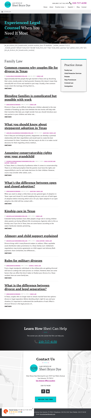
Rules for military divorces (23, 261)
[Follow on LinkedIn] (48, 391)
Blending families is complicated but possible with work (31, 97)
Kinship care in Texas (20, 211)
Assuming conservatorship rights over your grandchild (28, 154)
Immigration (68, 86)
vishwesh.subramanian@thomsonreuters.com (20, 161)
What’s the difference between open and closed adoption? (30, 184)
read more (8, 88)
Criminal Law (68, 83)
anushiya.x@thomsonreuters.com (16, 216)
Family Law (40, 76)
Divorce (31, 265)
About (51, 7)
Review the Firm (45, 399)
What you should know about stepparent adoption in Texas (26, 126)
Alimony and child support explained (31, 236)
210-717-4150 (48, 342)
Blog (78, 7)
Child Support (40, 240)
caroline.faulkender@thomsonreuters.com (19, 133)
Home (45, 7)
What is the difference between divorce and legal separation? (27, 287)
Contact (83, 7)
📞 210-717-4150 (77, 3)
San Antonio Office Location (45, 381)
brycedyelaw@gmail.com (47, 414)
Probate (67, 77)
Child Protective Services (72, 73)
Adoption (46, 133)
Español (70, 7)
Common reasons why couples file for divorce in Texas (31, 69)
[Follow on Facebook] (43, 391)
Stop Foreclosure (70, 80)
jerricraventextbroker (13, 104)
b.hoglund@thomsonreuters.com (16, 76)
